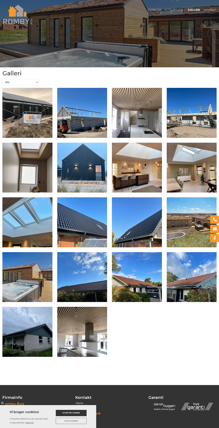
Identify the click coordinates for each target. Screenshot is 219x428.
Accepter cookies (71, 413)
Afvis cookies (71, 421)
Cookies (2, 402)
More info (29, 422)
